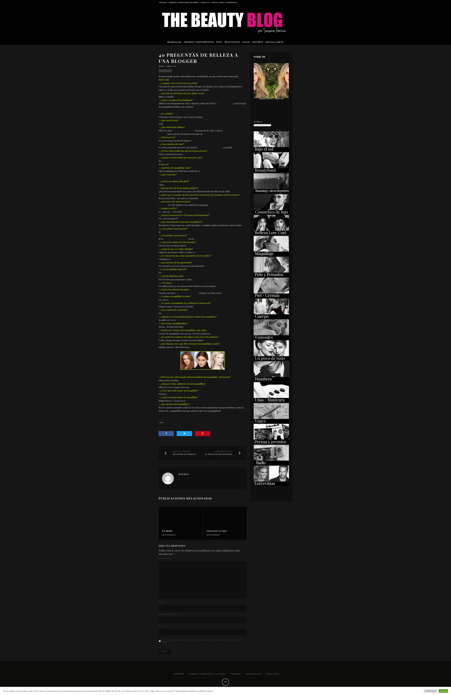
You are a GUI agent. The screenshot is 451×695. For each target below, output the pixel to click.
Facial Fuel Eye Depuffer (210, 147)
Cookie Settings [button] (430, 691)
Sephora (199, 238)
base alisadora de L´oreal (176, 238)
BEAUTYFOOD (232, 42)
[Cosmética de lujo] (271, 213)
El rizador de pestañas (219, 454)
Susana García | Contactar (271, 98)
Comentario (165, 558)
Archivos (258, 121)
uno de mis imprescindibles (214, 171)
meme (161, 422)
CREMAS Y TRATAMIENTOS (199, 42)
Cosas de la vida (216, 531)
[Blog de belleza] (271, 359)
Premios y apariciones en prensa (184, 2)
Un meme (167, 531)
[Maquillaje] (271, 255)
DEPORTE (257, 42)
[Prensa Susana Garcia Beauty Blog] (271, 443)
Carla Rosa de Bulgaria (183, 130)
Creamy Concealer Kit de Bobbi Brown (177, 178)
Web (160, 626)
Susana (161, 66)
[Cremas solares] (271, 150)
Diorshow (163, 205)
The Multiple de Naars (187, 293)
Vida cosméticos (224, 103)
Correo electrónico (169, 614)
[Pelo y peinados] (271, 276)
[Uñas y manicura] (271, 401)
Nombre (163, 602)
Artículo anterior (181, 451)
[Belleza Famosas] (271, 338)
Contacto (205, 2)
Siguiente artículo (224, 451)
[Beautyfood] (271, 171)
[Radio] (271, 464)
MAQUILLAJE (174, 42)
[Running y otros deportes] (271, 192)
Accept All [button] (443, 691)
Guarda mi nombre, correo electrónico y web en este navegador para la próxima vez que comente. (202, 641)
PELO (219, 42)
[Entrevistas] (271, 484)
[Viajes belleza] (271, 422)
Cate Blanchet (197, 347)
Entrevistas (231, 2)
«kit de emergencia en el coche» (205, 387)
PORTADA (163, 2)
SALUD (246, 42)
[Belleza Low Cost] (271, 234)
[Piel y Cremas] (271, 296)
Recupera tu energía (184, 454)
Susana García (218, 2)
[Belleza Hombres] (271, 380)
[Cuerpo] (271, 317)
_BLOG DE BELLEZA (165, 70)
